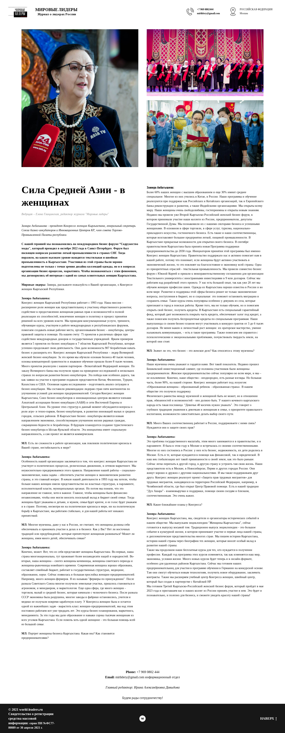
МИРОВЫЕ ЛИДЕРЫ (56, 9)
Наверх (267, 718)
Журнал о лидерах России (57, 14)
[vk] (142, 718)
